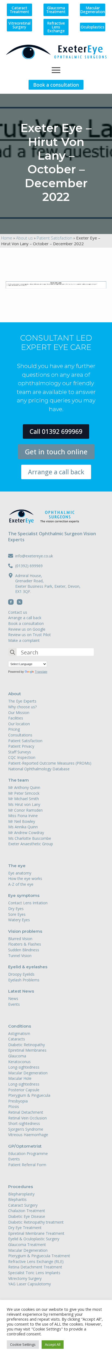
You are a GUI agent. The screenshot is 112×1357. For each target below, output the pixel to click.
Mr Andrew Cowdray (26, 832)
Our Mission (18, 712)
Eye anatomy (19, 873)
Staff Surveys (19, 751)
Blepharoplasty (21, 1194)
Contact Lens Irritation (28, 902)
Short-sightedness (24, 1123)
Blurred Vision (20, 938)
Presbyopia (18, 1101)
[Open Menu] (56, 70)
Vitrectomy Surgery (25, 1278)
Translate (41, 671)
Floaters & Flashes (24, 944)
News (13, 998)
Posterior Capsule (23, 1089)
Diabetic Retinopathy (26, 1044)
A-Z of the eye (20, 884)
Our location (19, 723)
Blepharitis (17, 1199)
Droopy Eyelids (21, 974)
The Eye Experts (22, 701)
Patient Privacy (21, 746)
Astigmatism (19, 1033)
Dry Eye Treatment (25, 1227)
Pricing (14, 729)
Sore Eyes (17, 914)
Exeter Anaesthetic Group (30, 843)
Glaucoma (17, 1055)
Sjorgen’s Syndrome (25, 1129)
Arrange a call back (24, 617)
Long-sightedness (23, 1067)
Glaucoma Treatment (27, 1244)
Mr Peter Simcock (23, 793)
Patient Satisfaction (54, 238)
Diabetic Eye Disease (26, 1216)
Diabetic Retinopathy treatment (36, 1222)
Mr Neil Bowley (21, 821)
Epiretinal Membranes (27, 1050)
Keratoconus (19, 1061)
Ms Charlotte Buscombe (29, 838)
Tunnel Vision (20, 955)
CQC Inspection (21, 757)
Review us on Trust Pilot (29, 634)
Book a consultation (26, 623)
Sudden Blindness (23, 949)
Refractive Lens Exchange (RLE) (36, 1261)
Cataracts (16, 1039)
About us (24, 238)
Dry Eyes (16, 908)
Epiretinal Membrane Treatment (36, 1233)
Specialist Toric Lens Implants (34, 1272)
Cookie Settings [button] (23, 1344)
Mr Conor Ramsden (25, 810)
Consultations (20, 735)
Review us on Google (26, 629)
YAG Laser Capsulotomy (29, 1283)
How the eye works (25, 878)
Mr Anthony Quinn (24, 787)
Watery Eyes (19, 919)
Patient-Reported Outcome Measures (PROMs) (49, 763)
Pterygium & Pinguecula (29, 1095)
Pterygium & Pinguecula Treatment (39, 1255)
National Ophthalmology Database (39, 768)
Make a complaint (24, 640)
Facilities (15, 718)
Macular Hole (20, 1078)
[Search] (12, 652)
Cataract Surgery (23, 1205)
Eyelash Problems (23, 979)
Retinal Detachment (25, 1112)
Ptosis (13, 1106)
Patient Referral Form (27, 1164)
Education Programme (28, 1153)
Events (14, 1004)
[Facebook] (11, 602)
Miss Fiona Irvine (23, 815)
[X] (19, 602)
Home (6, 238)
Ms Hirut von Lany (24, 804)
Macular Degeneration (28, 1072)
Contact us (17, 612)
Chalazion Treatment (26, 1210)
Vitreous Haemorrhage (28, 1134)
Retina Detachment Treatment (35, 1267)
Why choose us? (22, 706)
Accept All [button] (52, 1344)
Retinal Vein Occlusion (27, 1118)
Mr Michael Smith (23, 798)
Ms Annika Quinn (23, 826)
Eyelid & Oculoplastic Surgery (33, 1238)
